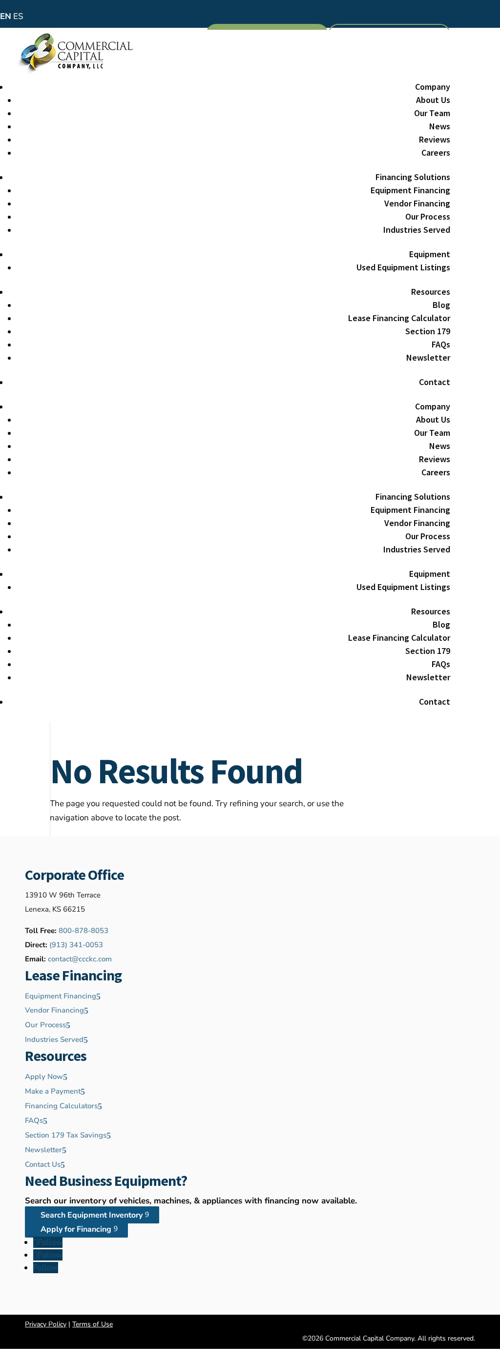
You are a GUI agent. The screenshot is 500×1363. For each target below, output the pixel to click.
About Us (433, 99)
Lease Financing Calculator (399, 318)
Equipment (429, 254)
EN (5, 16)
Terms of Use (92, 1324)
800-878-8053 (83, 931)
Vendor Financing (417, 203)
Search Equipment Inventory (92, 1214)
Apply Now (44, 1076)
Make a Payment (53, 1091)
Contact (434, 381)
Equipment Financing (410, 190)
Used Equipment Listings (403, 267)
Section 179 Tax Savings (65, 1135)
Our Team (432, 113)
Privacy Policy (45, 1324)
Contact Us (43, 1164)
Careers (435, 152)
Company (432, 86)
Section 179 (427, 331)
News (439, 126)
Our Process (427, 216)
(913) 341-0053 (76, 945)
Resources (430, 291)
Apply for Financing (76, 1228)
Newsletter (428, 357)
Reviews (434, 139)
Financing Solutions (412, 177)
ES (18, 16)
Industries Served (416, 229)
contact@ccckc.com (80, 959)
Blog (441, 304)
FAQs (441, 344)
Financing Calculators (61, 1106)
